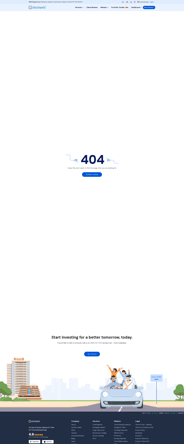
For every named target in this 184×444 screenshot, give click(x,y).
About (73, 425)
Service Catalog (98, 436)
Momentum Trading (99, 433)
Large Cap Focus (98, 430)
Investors (138, 436)
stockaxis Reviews (77, 436)
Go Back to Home (92, 174)
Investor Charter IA (142, 438)
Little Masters (97, 425)
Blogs (73, 438)
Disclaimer (138, 433)
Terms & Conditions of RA (144, 427)
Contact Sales (76, 427)
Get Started (148, 7)
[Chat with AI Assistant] (135, 2)
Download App (144, 2)
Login (152, 2)
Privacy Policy (140, 430)
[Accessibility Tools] (131, 1)
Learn (73, 441)
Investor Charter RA (142, 441)
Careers (74, 433)
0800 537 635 (96, 343)
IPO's (94, 438)
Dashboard (135, 7)
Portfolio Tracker (119, 7)
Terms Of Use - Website (143, 425)
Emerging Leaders (99, 427)
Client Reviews (92, 7)
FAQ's (73, 430)
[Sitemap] (127, 1)
